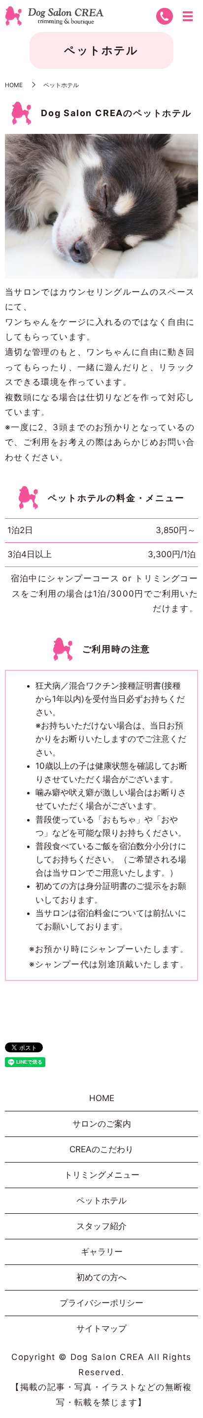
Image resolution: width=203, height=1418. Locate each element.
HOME (14, 85)
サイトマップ (101, 1328)
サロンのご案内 (101, 1124)
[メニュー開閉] (188, 16)
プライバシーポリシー (101, 1303)
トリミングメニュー (101, 1175)
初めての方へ (101, 1277)
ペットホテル (101, 1200)
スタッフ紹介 (101, 1226)
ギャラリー (102, 1252)
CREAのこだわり (101, 1149)
